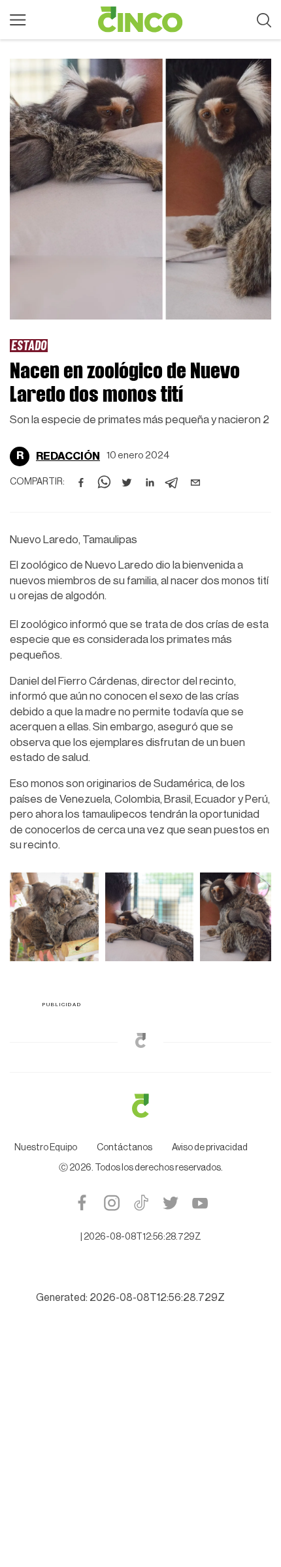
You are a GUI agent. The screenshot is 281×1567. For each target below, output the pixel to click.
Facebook (82, 1203)
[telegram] (172, 482)
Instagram (111, 1203)
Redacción (68, 456)
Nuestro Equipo (45, 1147)
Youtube (199, 1203)
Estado (28, 345)
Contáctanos (124, 1147)
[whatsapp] (104, 482)
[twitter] (127, 482)
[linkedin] (149, 482)
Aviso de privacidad (210, 1147)
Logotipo (140, 20)
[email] (195, 482)
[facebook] (81, 482)
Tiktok (141, 1203)
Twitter (170, 1203)
